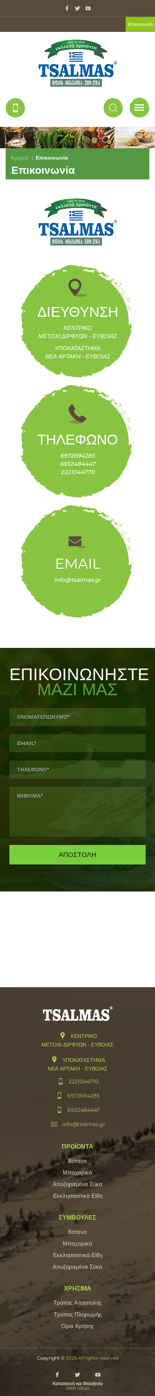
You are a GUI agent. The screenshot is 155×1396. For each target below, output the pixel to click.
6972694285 (77, 455)
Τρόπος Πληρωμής (78, 1314)
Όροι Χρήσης (77, 1326)
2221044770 (77, 472)
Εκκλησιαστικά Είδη (77, 1195)
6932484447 (77, 463)
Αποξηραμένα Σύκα (77, 1184)
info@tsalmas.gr (77, 579)
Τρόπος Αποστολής (77, 1302)
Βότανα (77, 1160)
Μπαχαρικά (77, 1172)
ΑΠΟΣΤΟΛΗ (77, 855)
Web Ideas (77, 1388)
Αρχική (20, 157)
